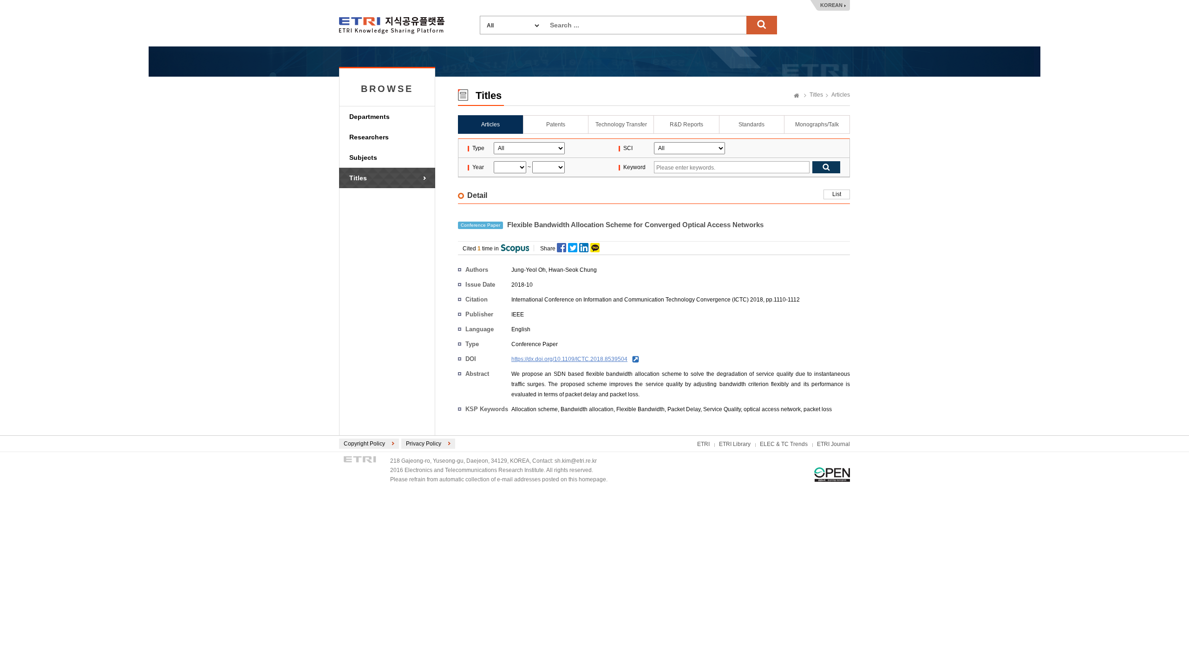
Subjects (363, 157)
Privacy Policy (423, 443)
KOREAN (831, 5)
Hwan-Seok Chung (573, 270)
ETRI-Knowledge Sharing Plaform (391, 25)
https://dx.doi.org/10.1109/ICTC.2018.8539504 (569, 359)
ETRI (703, 444)
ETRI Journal (833, 444)
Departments (369, 116)
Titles (358, 178)
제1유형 (832, 474)
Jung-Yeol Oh (528, 270)
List (836, 194)
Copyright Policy (364, 443)
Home (796, 96)
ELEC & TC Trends (784, 444)
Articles (840, 95)
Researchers (369, 137)
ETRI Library (735, 444)
